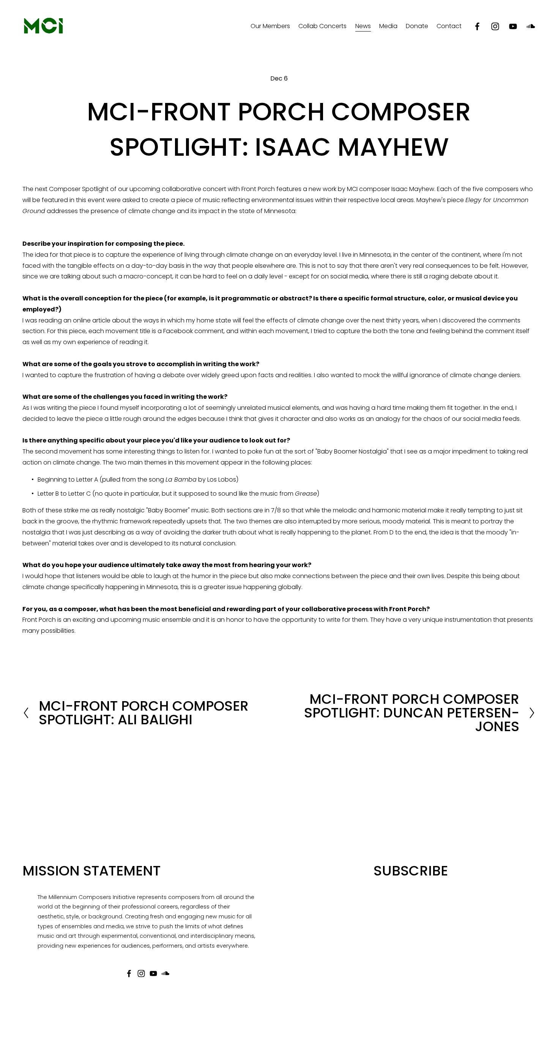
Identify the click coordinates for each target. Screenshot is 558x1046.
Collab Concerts (322, 26)
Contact (449, 26)
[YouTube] (513, 26)
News (363, 26)
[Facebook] (477, 26)
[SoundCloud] (531, 26)
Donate (417, 26)
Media (388, 26)
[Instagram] (495, 26)
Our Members (270, 26)
